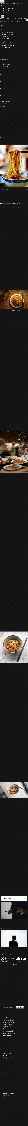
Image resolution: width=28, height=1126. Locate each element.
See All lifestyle (5, 47)
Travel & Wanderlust (8, 1020)
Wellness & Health (8, 1031)
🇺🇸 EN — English (7, 10)
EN (2, 75)
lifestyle (3, 27)
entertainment (5, 55)
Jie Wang (13, 310)
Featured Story (4, 59)
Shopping (5, 1029)
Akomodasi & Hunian (9, 1022)
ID (0, 75)
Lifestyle (5, 1016)
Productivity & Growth (9, 1033)
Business (5, 1045)
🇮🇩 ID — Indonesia (8, 8)
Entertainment (7, 1043)
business (4, 57)
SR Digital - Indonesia (9, 1093)
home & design (5, 36)
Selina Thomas (13, 663)
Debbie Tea (13, 474)
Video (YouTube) (6, 64)
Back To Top (13, 965)
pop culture (4, 53)
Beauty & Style (7, 1026)
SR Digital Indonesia (6, 101)
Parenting (5, 1018)
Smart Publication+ (9, 1007)
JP (4, 75)
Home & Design (7, 1024)
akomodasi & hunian (7, 34)
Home (2, 25)
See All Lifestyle (7, 1035)
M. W (13, 207)
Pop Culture (6, 1041)
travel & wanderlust (7, 32)
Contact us (3, 104)
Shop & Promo (6, 66)
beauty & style (5, 38)
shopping (4, 41)
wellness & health (6, 43)
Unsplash (17, 207)
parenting (4, 30)
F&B (1, 189)
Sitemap (2, 106)
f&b (2, 51)
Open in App (20, 1007)
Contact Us (6, 1095)
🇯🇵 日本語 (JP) (6, 13)
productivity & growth (7, 45)
